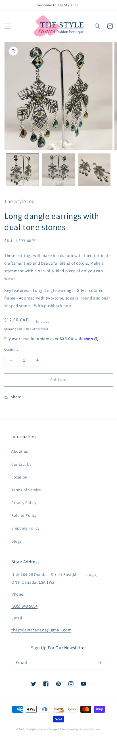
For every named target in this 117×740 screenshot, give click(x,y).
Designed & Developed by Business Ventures (75, 729)
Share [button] (16, 396)
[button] (7, 26)
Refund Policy (24, 515)
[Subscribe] (99, 662)
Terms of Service (26, 489)
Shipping (10, 329)
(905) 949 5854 (24, 606)
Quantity (11, 349)
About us (19, 451)
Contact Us (21, 464)
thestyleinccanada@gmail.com (41, 630)
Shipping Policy (25, 528)
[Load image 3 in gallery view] (94, 169)
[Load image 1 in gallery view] (22, 169)
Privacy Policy (23, 502)
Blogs (16, 541)
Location (19, 477)
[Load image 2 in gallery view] (58, 169)
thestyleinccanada (37, 729)
